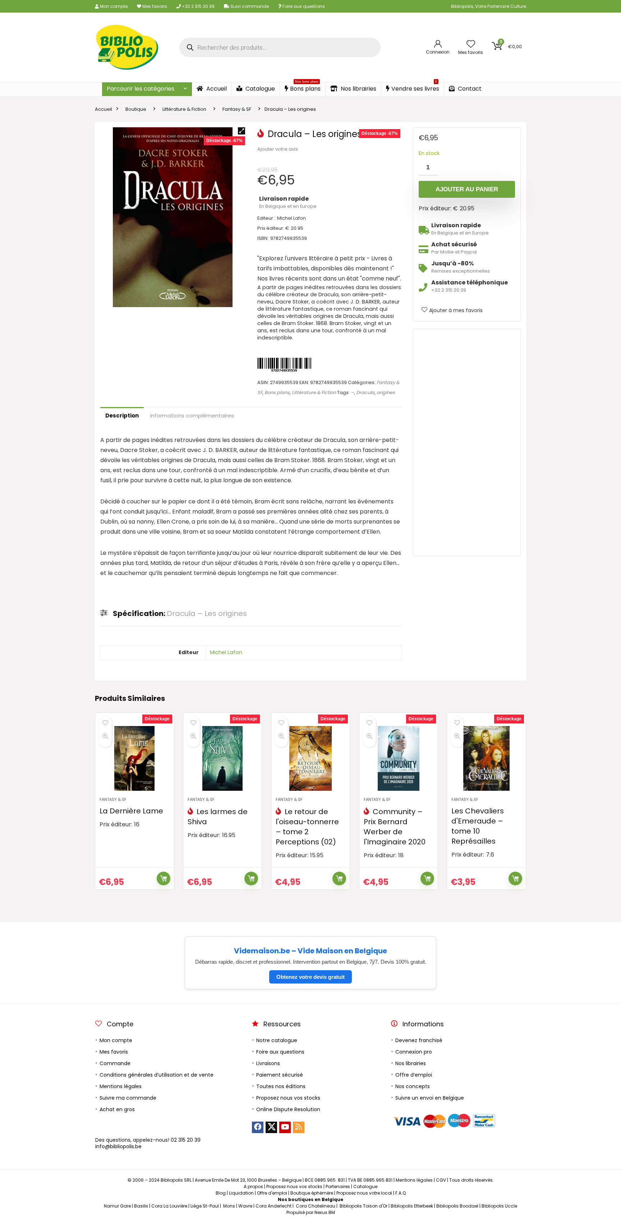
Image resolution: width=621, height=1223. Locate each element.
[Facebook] (257, 1127)
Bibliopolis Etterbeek (412, 1206)
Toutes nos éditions (280, 1086)
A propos (253, 1186)
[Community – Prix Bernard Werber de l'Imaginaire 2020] (398, 758)
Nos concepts (412, 1086)
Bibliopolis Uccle (499, 1206)
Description (122, 415)
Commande (115, 1063)
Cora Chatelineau (315, 1206)
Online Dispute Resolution (288, 1109)
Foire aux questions (303, 6)
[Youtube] (285, 1127)
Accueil (216, 89)
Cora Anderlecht (273, 1206)
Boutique (135, 109)
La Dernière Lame (131, 811)
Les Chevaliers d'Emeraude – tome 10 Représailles (477, 826)
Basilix (141, 1206)
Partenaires (338, 1186)
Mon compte (113, 6)
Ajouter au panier (467, 189)
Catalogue (259, 89)
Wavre (245, 1206)
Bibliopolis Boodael (457, 1206)
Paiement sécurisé (279, 1074)
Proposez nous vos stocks (288, 1097)
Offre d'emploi (272, 1193)
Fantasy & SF (236, 109)
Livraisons (268, 1063)
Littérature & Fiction (184, 109)
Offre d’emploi (413, 1074)
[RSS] (298, 1127)
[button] (241, 130)
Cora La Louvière (169, 1206)
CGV (441, 1180)
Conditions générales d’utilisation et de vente (156, 1074)
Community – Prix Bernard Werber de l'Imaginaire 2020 (395, 827)
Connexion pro (413, 1051)
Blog (221, 1193)
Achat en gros (117, 1109)
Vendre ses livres (415, 87)
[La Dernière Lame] (134, 758)
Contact (469, 89)
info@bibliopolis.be (118, 1146)
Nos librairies (357, 89)
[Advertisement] (467, 442)
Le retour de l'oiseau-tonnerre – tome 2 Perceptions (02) (307, 827)
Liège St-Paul (204, 1206)
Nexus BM (324, 1212)
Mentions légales (121, 1086)
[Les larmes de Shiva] (222, 758)
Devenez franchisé (418, 1040)
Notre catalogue (276, 1040)
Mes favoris (154, 6)
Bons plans (305, 87)
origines (386, 392)
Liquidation (241, 1193)
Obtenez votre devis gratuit (310, 977)
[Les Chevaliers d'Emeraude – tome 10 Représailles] (486, 758)
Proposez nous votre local (364, 1193)
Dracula (365, 392)
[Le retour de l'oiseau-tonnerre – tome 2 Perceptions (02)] (310, 758)
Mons (229, 1206)
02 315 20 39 (186, 1140)
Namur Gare (117, 1206)
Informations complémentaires (192, 415)
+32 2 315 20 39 (198, 6)
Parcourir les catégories (140, 89)
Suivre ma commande (128, 1097)
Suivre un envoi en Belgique (429, 1097)
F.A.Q (400, 1193)
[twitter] (271, 1127)
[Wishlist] (470, 44)
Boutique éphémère (311, 1193)
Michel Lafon (226, 652)
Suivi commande (249, 6)
